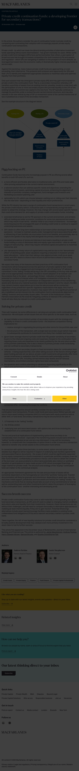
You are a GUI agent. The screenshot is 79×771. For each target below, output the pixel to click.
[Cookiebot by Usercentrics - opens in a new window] (68, 370)
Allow (64, 398)
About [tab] (65, 377)
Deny (14, 398)
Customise (38, 398)
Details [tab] (39, 377)
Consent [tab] (14, 377)
